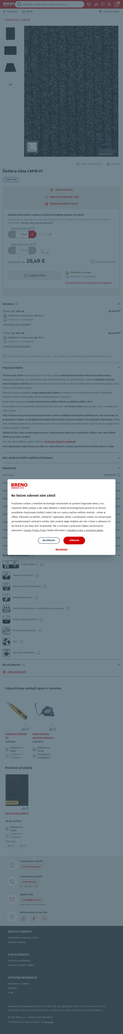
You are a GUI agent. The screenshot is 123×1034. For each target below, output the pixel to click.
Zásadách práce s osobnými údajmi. (85, 530)
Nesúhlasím (49, 540)
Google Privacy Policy (35, 530)
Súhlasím (74, 540)
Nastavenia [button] (61, 549)
